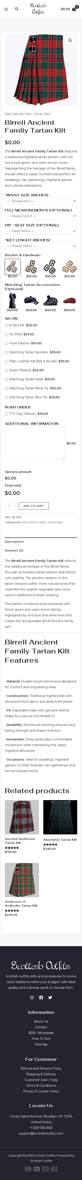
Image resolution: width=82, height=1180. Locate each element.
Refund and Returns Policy (41, 1068)
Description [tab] (14, 542)
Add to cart (33, 505)
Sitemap (41, 1044)
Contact (41, 1027)
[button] (17, 9)
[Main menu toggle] (6, 9)
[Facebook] (41, 998)
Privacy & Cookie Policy (41, 1091)
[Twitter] (50, 998)
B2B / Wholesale (41, 1033)
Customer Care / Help (41, 1080)
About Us (41, 1021)
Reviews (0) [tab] (14, 550)
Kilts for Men (22, 114)
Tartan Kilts (41, 114)
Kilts (8, 114)
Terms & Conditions (41, 1086)
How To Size (41, 1039)
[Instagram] (32, 998)
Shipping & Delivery (41, 1074)
